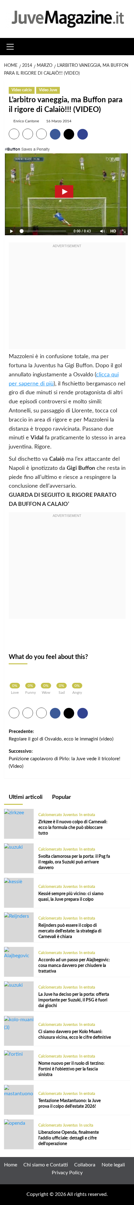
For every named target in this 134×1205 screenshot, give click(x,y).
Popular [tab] (61, 797)
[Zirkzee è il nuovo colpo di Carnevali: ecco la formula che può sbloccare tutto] (14, 812)
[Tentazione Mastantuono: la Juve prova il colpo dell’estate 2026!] (19, 1091)
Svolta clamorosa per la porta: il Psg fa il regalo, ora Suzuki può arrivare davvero (74, 862)
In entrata (87, 815)
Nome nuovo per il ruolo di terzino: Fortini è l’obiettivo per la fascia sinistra (71, 1069)
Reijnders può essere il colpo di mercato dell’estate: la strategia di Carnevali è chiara (70, 931)
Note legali (113, 1164)
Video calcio (22, 90)
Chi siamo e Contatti (45, 1164)
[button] (10, 46)
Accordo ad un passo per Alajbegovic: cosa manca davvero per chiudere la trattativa (74, 966)
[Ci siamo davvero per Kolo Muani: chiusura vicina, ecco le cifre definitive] (19, 1023)
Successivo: (64, 759)
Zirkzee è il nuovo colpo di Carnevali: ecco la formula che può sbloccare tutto (73, 828)
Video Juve (48, 90)
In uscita (86, 1125)
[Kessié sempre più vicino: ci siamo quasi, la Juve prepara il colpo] (13, 881)
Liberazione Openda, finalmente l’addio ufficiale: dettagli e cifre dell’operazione (68, 1138)
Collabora (84, 1164)
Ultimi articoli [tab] (25, 797)
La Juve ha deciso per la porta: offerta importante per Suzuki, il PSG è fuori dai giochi (73, 1000)
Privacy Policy (67, 1172)
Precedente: (61, 735)
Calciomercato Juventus (58, 815)
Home (10, 1164)
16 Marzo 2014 (58, 121)
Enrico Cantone (26, 121)
